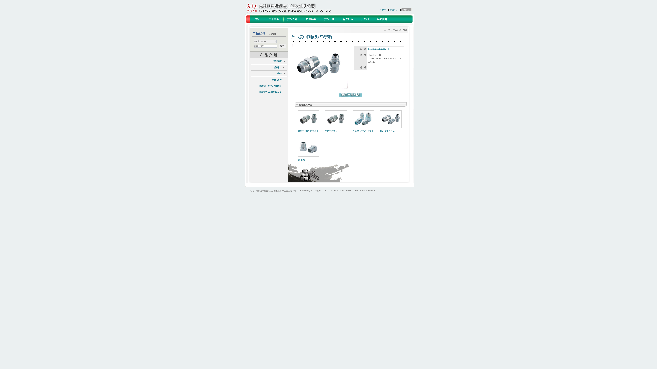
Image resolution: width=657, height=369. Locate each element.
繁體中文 (394, 10)
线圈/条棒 (277, 79)
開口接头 (302, 160)
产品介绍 (292, 19)
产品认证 (329, 19)
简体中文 (406, 10)
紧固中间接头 (331, 131)
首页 (258, 19)
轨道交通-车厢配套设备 (270, 92)
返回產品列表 (350, 95)
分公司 (365, 19)
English (382, 10)
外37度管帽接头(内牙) (363, 131)
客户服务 (382, 19)
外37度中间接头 (387, 131)
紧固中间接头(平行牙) (308, 131)
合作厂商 (348, 19)
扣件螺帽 (277, 61)
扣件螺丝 (277, 67)
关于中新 (274, 19)
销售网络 (311, 19)
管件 (279, 73)
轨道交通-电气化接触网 (270, 86)
